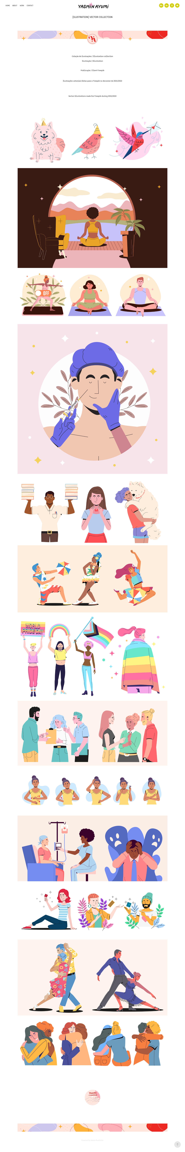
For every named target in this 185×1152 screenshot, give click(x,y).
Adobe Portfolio (97, 1140)
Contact (30, 5)
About (14, 5)
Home (8, 5)
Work (22, 5)
